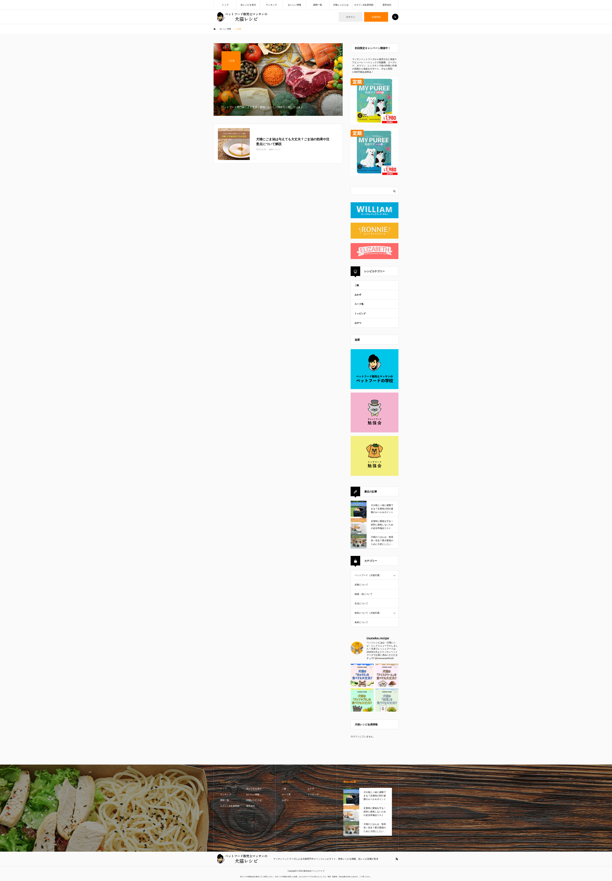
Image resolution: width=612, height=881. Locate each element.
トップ (225, 5)
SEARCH (395, 17)
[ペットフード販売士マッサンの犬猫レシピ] (241, 17)
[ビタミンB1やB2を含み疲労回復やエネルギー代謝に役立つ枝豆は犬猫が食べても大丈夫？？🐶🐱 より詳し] (386, 700)
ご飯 (357, 285)
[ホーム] (214, 29)
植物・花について (363, 594)
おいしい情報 (294, 5)
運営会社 (386, 5)
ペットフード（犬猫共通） (368, 575)
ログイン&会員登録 (363, 5)
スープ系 (359, 304)
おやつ (358, 323)
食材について (361, 622)
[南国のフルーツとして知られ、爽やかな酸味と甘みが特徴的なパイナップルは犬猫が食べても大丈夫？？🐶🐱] (362, 700)
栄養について (361, 584)
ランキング (271, 5)
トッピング (360, 313)
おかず (358, 294)
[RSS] (396, 858)
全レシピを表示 (248, 5)
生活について (361, 603)
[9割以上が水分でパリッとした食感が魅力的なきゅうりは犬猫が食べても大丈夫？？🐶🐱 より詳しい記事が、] (362, 675)
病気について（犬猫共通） (368, 613)
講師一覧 (317, 5)
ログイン (350, 17)
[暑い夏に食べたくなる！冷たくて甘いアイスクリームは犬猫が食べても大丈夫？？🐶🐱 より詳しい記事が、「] (386, 675)
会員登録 (376, 17)
